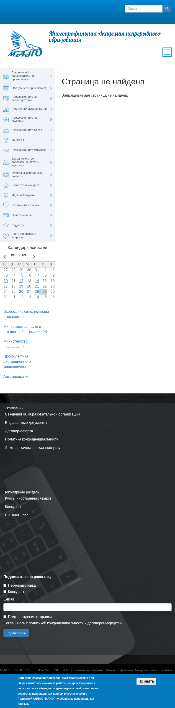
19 (21, 286)
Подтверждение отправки (30, 617)
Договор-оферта (19, 431)
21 (37, 286)
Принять (146, 681)
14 (37, 281)
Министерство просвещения (15, 343)
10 (6, 281)
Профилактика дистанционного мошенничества (17, 361)
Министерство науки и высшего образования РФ (25, 329)
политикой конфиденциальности (56, 623)
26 (21, 291)
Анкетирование (16, 376)
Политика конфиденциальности (32, 439)
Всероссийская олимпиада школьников (26, 314)
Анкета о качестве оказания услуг (33, 448)
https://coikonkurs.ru (38, 678)
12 (21, 281)
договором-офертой (105, 623)
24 (6, 291)
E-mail (8, 599)
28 (37, 291)
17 (6, 286)
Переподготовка (22, 585)
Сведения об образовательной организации (42, 414)
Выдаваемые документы (26, 423)
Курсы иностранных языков (28, 498)
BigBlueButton (16, 515)
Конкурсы (13, 507)
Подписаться (16, 633)
